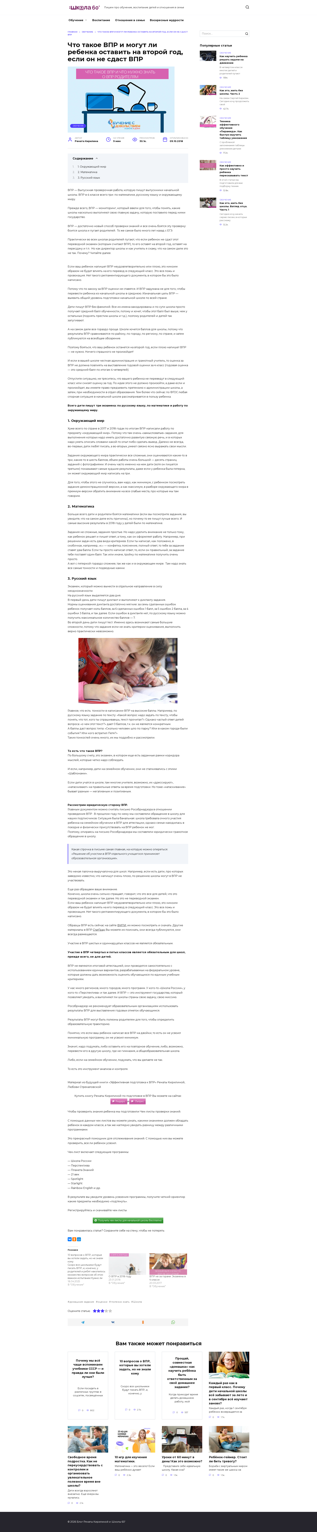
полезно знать (120, 1301)
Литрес (139, 1101)
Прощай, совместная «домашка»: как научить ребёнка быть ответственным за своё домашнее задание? (182, 1373)
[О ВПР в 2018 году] (127, 1264)
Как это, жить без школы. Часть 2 (231, 92)
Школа (137, 1301)
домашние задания (82, 1301)
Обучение (76, 20)
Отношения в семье (130, 20)
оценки (102, 1301)
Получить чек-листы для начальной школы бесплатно (130, 1220)
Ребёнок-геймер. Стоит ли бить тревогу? (228, 1459)
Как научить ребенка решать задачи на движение (233, 59)
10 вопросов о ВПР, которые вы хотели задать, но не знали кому (135, 1367)
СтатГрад (99, 929)
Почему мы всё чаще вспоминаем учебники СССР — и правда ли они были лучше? (88, 1368)
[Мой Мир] (79, 1239)
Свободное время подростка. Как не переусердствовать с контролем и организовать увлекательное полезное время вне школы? (85, 1471)
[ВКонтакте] (70, 1239)
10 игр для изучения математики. (131, 1459)
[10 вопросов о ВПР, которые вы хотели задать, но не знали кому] (88, 1269)
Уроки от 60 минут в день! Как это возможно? (182, 1459)
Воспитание (101, 20)
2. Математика (88, 172)
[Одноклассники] (74, 1239)
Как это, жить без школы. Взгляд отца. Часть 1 (233, 206)
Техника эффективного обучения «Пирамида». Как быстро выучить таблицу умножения (233, 130)
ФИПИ (121, 925)
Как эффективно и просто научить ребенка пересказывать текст (234, 170)
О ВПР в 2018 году (120, 1276)
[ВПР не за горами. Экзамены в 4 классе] (168, 1264)
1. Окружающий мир (92, 166)
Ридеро (121, 1101)
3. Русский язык (89, 177)
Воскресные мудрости (167, 20)
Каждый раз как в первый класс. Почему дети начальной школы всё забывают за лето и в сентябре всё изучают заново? (228, 1393)
